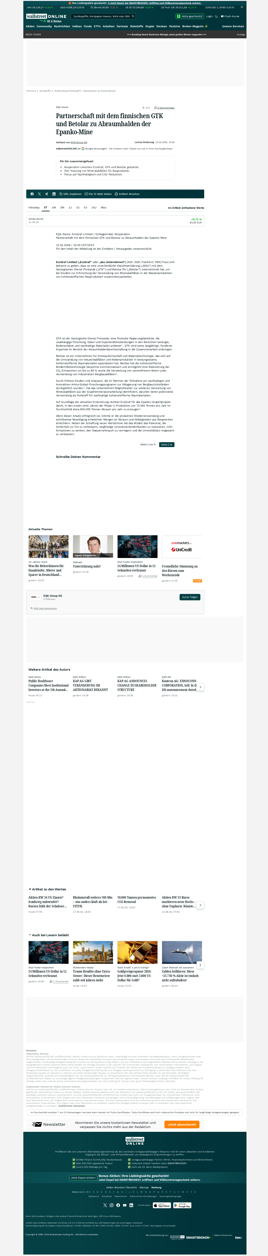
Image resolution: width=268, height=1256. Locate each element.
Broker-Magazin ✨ (195, 26)
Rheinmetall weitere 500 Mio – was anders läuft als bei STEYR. (92, 901)
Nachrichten (62, 26)
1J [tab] (70, 207)
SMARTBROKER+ (177, 1163)
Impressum (93, 1196)
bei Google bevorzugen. (82, 148)
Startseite (31, 91)
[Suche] (133, 16)
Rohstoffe (136, 26)
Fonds (88, 26)
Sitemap (144, 1187)
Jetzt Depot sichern (83, 1177)
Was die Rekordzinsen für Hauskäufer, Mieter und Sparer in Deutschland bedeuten (46, 570)
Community (44, 26)
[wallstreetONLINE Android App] (182, 1207)
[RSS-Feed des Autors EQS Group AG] (32, 609)
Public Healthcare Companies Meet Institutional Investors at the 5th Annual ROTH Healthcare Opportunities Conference (48, 685)
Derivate (122, 26)
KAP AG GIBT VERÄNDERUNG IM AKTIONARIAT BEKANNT (90, 685)
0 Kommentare (165, 107)
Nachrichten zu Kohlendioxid (99, 90)
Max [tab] (103, 207)
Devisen (161, 26)
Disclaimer (107, 1196)
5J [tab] (85, 207)
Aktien (30, 26)
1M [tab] (54, 207)
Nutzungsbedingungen (171, 1196)
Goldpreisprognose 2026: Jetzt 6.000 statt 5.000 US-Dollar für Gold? (134, 975)
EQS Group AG (79, 142)
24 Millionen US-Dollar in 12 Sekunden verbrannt (136, 568)
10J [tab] (94, 207)
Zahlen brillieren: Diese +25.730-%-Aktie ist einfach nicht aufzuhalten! (180, 975)
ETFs (97, 26)
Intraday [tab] (34, 207)
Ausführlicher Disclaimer (72, 1106)
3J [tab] (77, 207)
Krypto (149, 26)
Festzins (174, 26)
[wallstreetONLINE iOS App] (162, 1207)
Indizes (77, 26)
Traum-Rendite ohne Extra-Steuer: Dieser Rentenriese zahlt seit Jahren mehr (92, 975)
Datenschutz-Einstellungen (143, 1196)
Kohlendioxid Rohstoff (67, 90)
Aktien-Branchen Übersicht (121, 1187)
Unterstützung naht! (87, 566)
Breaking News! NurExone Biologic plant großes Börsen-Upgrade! (137, 34)
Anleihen (108, 26)
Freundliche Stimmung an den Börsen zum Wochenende (180, 570)
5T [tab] (45, 207)
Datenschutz (120, 1196)
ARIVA (112, 1216)
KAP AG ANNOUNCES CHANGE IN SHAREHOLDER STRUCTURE (136, 685)
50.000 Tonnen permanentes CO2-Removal (136, 899)
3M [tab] (62, 207)
